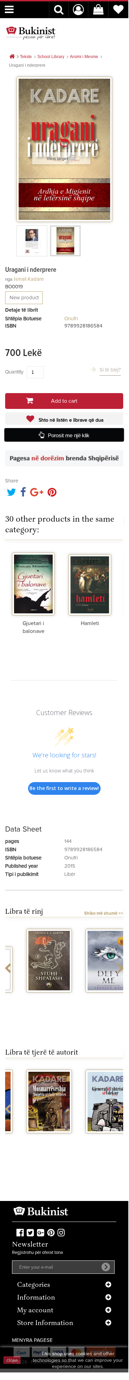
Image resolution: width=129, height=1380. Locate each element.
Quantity (14, 372)
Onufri (71, 318)
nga (8, 279)
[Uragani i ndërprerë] (32, 241)
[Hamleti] (89, 582)
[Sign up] (106, 1266)
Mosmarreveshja (34, 1139)
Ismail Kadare (29, 279)
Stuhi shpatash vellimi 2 (34, 1001)
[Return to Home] (11, 57)
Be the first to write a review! (64, 788)
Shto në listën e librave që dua (70, 420)
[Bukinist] (30, 33)
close (12, 1360)
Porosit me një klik (69, 435)
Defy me (94, 998)
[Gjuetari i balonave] (33, 582)
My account (35, 1310)
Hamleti (90, 623)
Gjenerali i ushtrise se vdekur (94, 1145)
